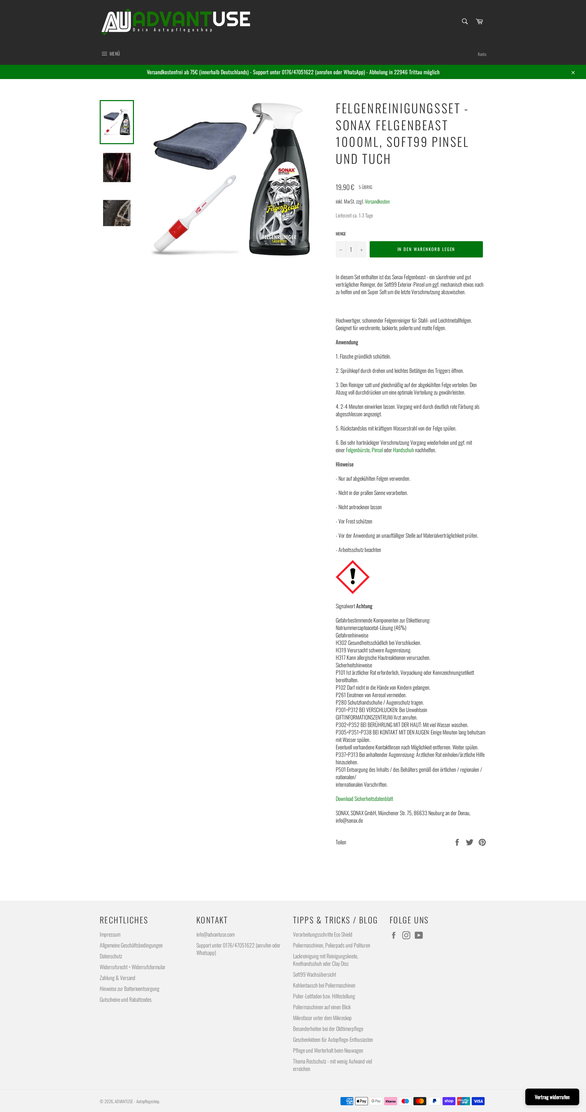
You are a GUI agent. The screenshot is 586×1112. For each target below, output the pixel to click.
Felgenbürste (358, 450)
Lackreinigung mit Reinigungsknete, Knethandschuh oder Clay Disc (325, 959)
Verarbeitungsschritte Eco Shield (322, 934)
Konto (482, 54)
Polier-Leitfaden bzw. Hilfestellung (324, 996)
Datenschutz (111, 956)
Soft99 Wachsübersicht (314, 974)
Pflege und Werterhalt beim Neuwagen (328, 1050)
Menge (341, 233)
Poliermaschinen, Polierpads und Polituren (331, 945)
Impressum (110, 934)
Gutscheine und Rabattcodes (126, 999)
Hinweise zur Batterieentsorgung (129, 988)
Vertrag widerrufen (552, 1096)
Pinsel (377, 450)
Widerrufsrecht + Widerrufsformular (132, 967)
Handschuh (403, 450)
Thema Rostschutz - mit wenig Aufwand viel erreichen (332, 1065)
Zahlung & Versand (117, 978)
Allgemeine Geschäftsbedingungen (131, 945)
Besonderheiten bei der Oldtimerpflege (328, 1028)
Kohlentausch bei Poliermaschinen (324, 985)
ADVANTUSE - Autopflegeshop (137, 1101)
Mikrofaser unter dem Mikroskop (322, 1018)
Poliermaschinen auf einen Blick (322, 1007)
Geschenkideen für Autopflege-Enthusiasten (333, 1039)
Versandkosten (377, 201)
